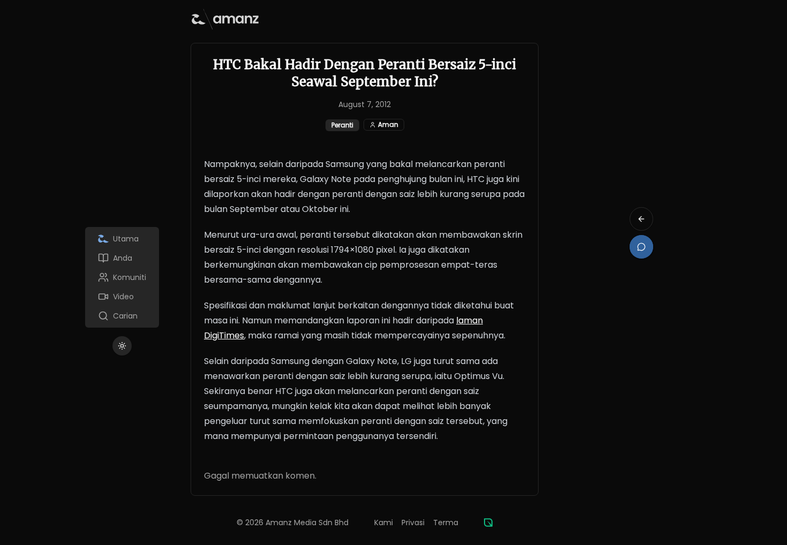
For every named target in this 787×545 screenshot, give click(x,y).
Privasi (413, 522)
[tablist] (122, 277)
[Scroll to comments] (641, 247)
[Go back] (641, 219)
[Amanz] (488, 522)
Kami (383, 522)
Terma (445, 522)
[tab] (122, 238)
